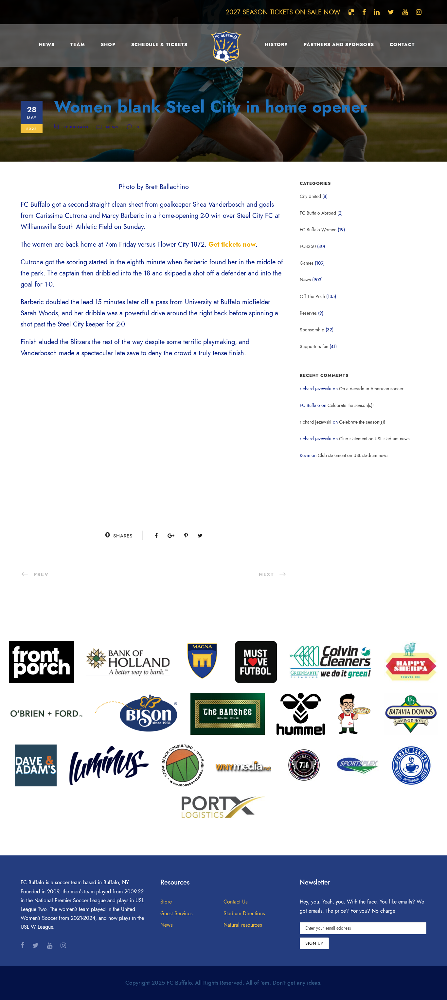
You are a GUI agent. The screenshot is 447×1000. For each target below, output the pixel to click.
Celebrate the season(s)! (351, 405)
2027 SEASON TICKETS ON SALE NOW (283, 12)
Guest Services (176, 913)
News (47, 45)
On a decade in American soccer (371, 389)
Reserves (308, 313)
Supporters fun (314, 346)
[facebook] (364, 12)
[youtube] (405, 12)
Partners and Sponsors (339, 45)
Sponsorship (312, 330)
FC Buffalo (75, 127)
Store (166, 901)
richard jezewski (315, 422)
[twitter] (391, 12)
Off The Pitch (312, 296)
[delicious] (351, 12)
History (276, 45)
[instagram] (418, 12)
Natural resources (243, 925)
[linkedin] (377, 12)
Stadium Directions (244, 913)
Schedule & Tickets (159, 45)
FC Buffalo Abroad (318, 213)
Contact (402, 45)
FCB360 (308, 246)
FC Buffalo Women (318, 230)
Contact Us (235, 901)
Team (77, 45)
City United (310, 196)
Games (306, 263)
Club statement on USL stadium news (374, 439)
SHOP (108, 45)
